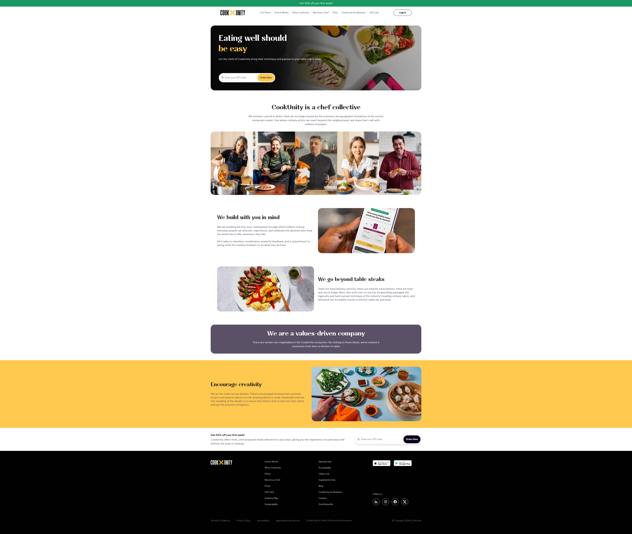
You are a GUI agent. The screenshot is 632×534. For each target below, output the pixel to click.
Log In (402, 12)
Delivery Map (271, 498)
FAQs (267, 473)
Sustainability (271, 504)
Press (267, 486)
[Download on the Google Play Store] (403, 463)
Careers (323, 498)
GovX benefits (326, 504)
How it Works (271, 461)
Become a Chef (321, 12)
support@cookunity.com (288, 520)
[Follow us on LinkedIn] (376, 502)
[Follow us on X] (405, 502)
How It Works (282, 12)
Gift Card (374, 12)
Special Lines (325, 461)
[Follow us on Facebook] (395, 502)
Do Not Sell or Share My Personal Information (329, 520)
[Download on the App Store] (382, 463)
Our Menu (265, 12)
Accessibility (325, 467)
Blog (321, 486)
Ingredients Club (327, 480)
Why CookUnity (300, 12)
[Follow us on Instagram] (386, 502)
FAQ (335, 12)
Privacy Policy (243, 520)
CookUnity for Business (353, 12)
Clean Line (324, 473)
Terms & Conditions (220, 520)
